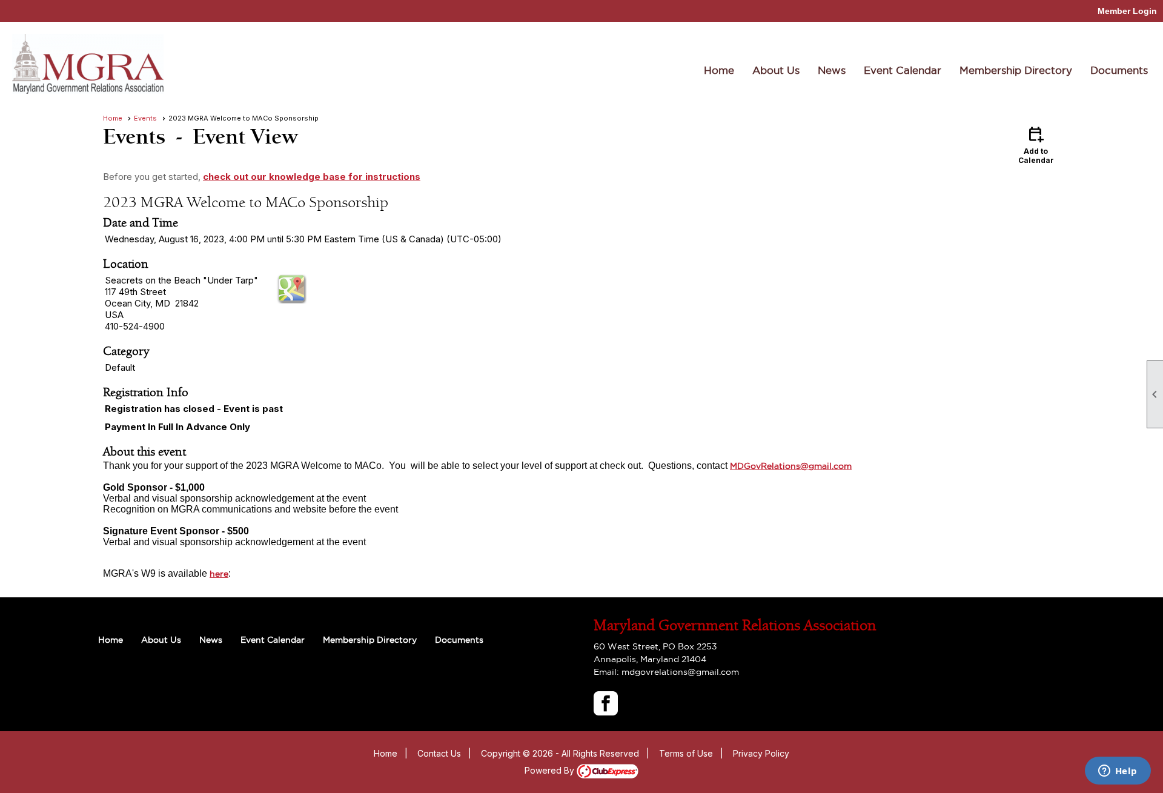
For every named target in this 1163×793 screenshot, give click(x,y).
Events (145, 118)
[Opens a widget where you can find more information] (1117, 772)
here (219, 574)
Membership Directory (1015, 70)
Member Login (1127, 11)
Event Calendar (902, 70)
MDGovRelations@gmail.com (791, 466)
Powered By (551, 770)
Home (719, 70)
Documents (1119, 70)
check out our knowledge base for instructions (311, 176)
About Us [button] (776, 70)
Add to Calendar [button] (1036, 144)
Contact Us (439, 753)
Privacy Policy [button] (761, 753)
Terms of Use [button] (686, 753)
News (832, 70)
